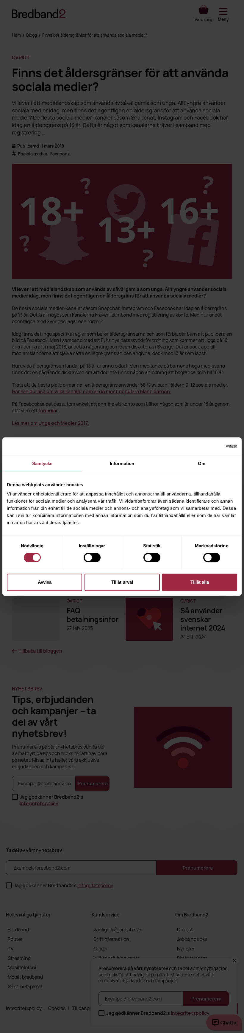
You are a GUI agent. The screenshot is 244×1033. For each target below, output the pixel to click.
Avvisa (44, 582)
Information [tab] (122, 463)
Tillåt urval (122, 582)
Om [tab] (201, 463)
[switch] (92, 557)
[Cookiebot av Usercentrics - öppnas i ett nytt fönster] (211, 446)
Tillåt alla (199, 582)
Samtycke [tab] (42, 463)
